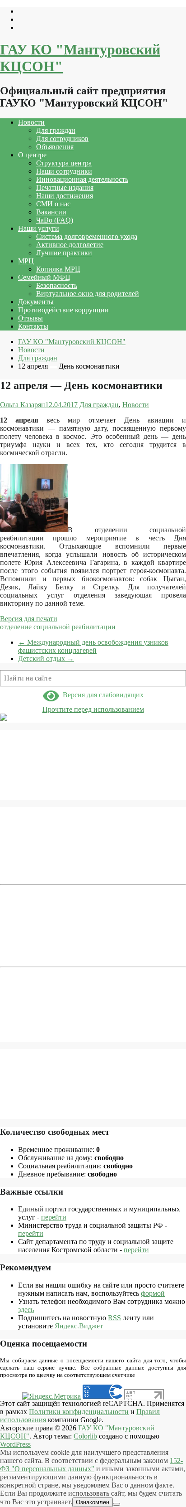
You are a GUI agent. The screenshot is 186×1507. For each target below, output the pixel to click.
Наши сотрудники (64, 171)
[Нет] (116, 1504)
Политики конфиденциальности (79, 1411)
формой (153, 1293)
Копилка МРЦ (58, 269)
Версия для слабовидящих (101, 695)
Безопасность (56, 285)
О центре (32, 155)
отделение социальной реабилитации (58, 627)
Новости (31, 122)
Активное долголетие (69, 244)
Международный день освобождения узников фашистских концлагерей (93, 646)
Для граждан (55, 130)
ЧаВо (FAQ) (54, 220)
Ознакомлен (92, 1502)
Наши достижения (64, 195)
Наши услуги (38, 228)
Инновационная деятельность (82, 179)
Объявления (55, 147)
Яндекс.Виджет (79, 1326)
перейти (53, 1217)
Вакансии (51, 212)
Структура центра (64, 163)
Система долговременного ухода (86, 236)
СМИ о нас (53, 204)
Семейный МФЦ (44, 277)
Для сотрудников (62, 138)
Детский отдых (46, 658)
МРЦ (26, 261)
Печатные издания (64, 187)
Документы (36, 302)
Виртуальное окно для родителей (87, 293)
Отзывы (30, 318)
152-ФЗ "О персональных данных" (91, 1465)
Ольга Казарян (22, 404)
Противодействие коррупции (63, 310)
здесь (26, 1309)
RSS (114, 1318)
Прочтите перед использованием (93, 709)
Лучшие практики (64, 253)
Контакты (33, 326)
